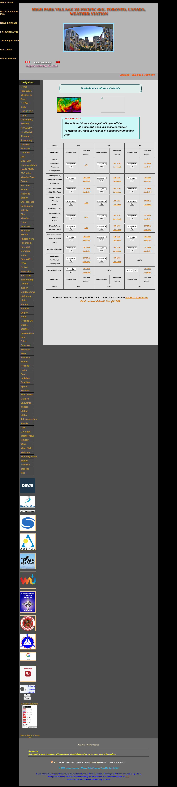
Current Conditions (66, 762)
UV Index (25, 431)
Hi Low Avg (26, 132)
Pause (27, 698)
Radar (24, 370)
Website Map (25, 471)
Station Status (24, 413)
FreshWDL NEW (26, 261)
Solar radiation (25, 376)
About (24, 115)
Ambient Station (25, 195)
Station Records (25, 462)
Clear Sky (26, 161)
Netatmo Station (25, 187)
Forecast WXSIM (25, 232)
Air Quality (26, 127)
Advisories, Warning (27, 121)
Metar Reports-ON (27, 318)
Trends (24, 423)
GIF (115, 163)
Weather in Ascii (26, 97)
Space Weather (25, 388)
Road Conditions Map (9, 8)
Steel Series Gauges (27, 396)
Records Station (25, 359)
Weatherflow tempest (27, 438)
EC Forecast (27, 202)
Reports (25, 365)
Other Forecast (25, 224)
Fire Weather (25, 216)
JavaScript (117, 167)
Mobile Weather (25, 327)
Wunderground (27, 456)
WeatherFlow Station (27, 179)
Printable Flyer (25, 351)
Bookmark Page (82, 762)
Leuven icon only (27, 335)
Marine (24, 304)
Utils (23, 427)
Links (24, 300)
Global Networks (26, 269)
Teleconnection (27, 419)
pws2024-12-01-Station (27, 171)
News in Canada (8, 19)
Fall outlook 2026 (9, 27)
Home (24, 87)
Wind (23, 444)
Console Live (25, 154)
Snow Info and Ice (26, 405)
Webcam (25, 452)
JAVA (86, 165)
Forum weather (8, 54)
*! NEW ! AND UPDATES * (27, 107)
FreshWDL (26, 91)
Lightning (26, 296)
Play (27, 695)
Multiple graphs (25, 310)
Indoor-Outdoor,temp (27, 290)
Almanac (25, 136)
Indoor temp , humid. (27, 281)
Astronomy (26, 140)
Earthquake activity (27, 208)
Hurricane (26, 275)
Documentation (27, 165)
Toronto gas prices (10, 36)
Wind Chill (26, 448)
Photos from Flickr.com (27, 241)
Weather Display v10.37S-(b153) (112, 762)
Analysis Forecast (25, 146)
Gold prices (6, 45)
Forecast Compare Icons (25, 251)
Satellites (25, 382)
